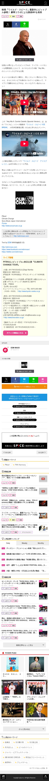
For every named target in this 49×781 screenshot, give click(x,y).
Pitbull (7, 464)
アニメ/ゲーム (22, 762)
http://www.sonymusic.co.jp (12, 225)
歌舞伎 (7, 742)
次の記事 (41, 452)
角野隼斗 (8, 762)
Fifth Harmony (20, 464)
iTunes (4, 223)
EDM (9, 242)
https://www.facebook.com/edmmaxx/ (16, 249)
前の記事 (8, 452)
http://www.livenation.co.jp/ (14, 317)
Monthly (41, 543)
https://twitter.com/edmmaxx (12, 251)
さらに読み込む (24, 729)
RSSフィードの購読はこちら (25, 386)
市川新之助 (33, 742)
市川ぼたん (9, 747)
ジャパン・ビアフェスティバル (16, 752)
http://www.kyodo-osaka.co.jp (29, 291)
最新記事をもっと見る (24, 645)
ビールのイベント (25, 747)
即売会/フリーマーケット (35, 757)
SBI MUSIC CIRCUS (12, 757)
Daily (8, 543)
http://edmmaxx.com (21, 236)
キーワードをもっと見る (37, 768)
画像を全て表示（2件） (25, 60)
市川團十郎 (19, 742)
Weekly (24, 543)
